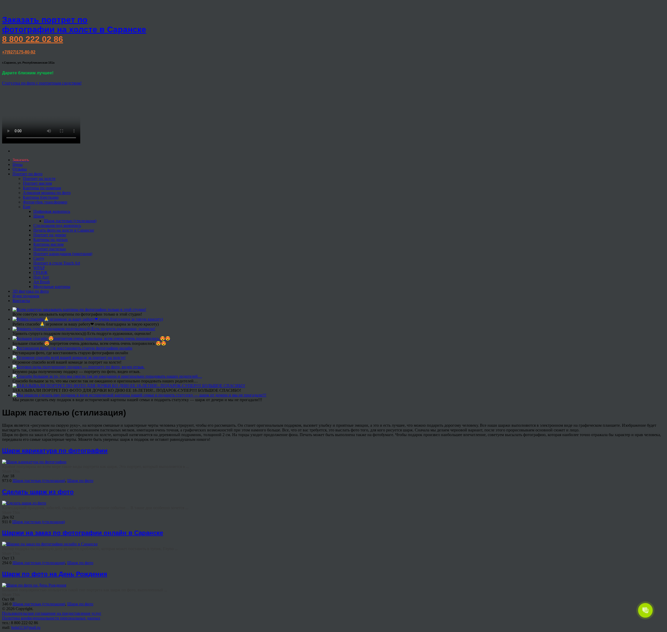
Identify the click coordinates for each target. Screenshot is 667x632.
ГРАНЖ (40, 272)
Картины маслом (48, 244)
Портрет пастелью (49, 249)
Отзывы (20, 169)
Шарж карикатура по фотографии (55, 450)
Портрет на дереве (49, 235)
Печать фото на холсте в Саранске (63, 230)
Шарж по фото (80, 480)
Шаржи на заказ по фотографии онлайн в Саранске (82, 532)
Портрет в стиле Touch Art (56, 263)
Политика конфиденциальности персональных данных (51, 618)
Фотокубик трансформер (45, 202)
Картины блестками (41, 197)
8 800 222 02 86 (32, 39)
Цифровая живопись (51, 211)
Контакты (21, 300)
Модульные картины (51, 286)
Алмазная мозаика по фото (47, 192)
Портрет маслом (37, 183)
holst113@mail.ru (25, 627)
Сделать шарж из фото (38, 491)
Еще (26, 206)
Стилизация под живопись (57, 225)
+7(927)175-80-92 (18, 52)
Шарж (38, 216)
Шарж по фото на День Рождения (54, 573)
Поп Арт (41, 277)
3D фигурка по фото (31, 291)
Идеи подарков (26, 296)
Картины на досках (50, 239)
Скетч (38, 258)
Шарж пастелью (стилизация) (70, 221)
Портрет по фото (27, 174)
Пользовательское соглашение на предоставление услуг (51, 613)
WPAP (39, 268)
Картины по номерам (42, 188)
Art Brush (41, 282)
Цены (18, 164)
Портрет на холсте (39, 178)
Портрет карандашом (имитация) (62, 253)
